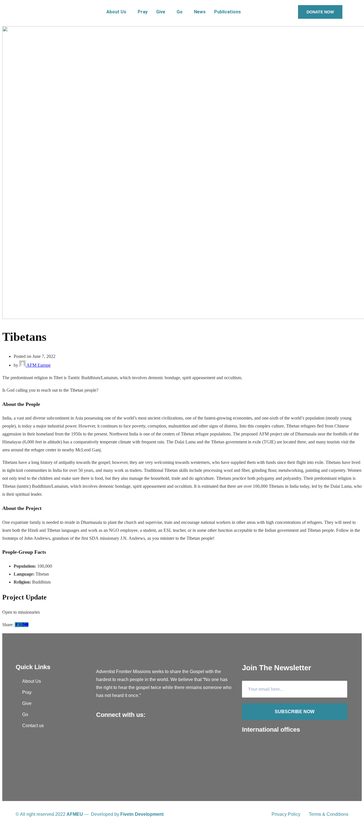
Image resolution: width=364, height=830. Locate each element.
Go (180, 11)
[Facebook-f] (101, 732)
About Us (116, 11)
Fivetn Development (142, 814)
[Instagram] (124, 732)
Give (160, 11)
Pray (143, 11)
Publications (227, 11)
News (200, 11)
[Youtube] (113, 732)
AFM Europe (38, 365)
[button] (117, 11)
